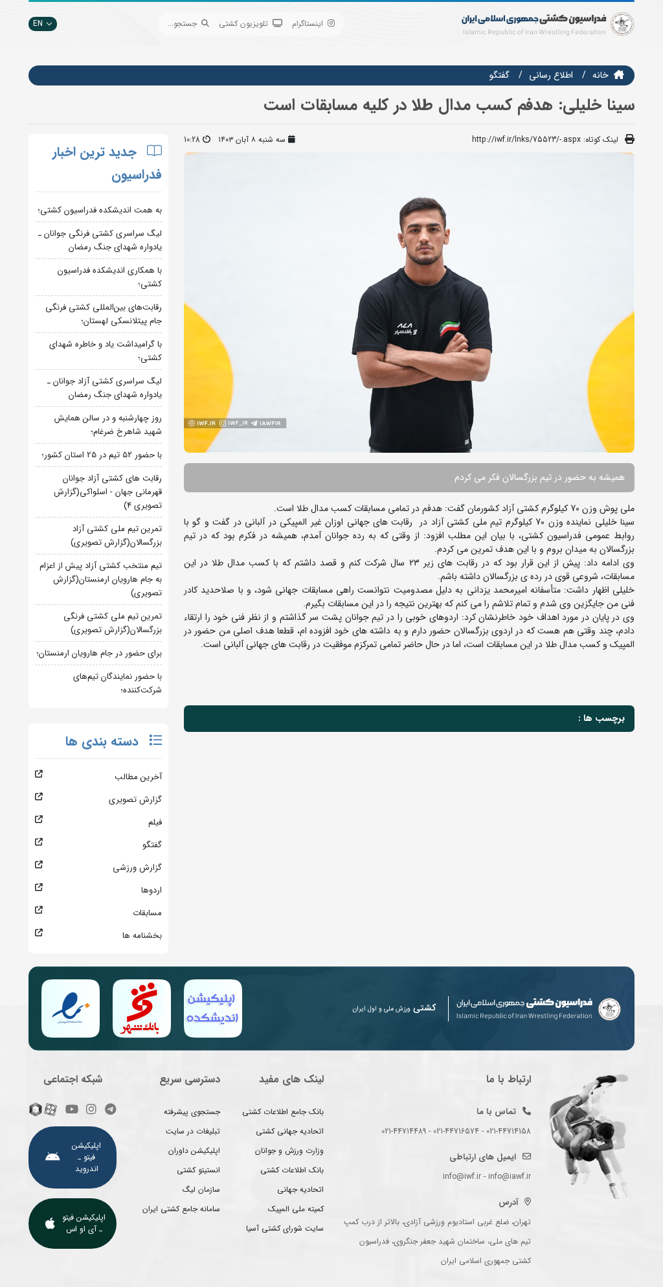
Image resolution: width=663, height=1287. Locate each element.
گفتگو (499, 75)
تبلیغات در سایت (193, 1131)
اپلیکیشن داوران (194, 1151)
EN (38, 23)
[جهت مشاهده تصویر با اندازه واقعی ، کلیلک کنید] (409, 302)
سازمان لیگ (201, 1189)
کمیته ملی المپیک (296, 1209)
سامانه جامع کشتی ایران (181, 1209)
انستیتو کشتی (198, 1170)
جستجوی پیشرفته (192, 1112)
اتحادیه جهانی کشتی (290, 1131)
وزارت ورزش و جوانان (289, 1151)
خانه (600, 75)
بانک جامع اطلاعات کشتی (283, 1112)
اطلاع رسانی (551, 75)
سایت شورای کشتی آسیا (285, 1228)
